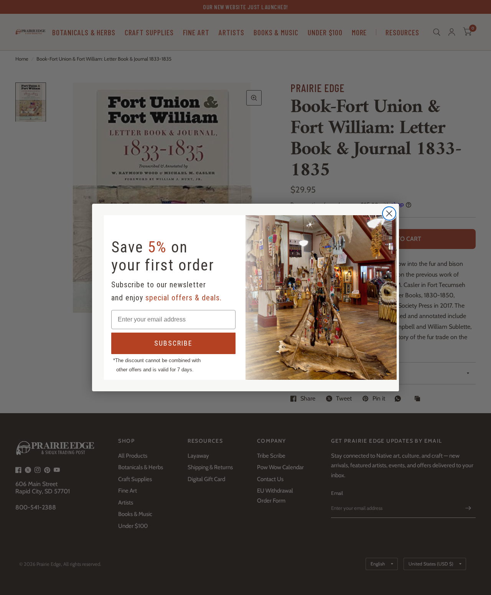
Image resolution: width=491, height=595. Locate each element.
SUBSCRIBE (173, 343)
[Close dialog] (389, 213)
